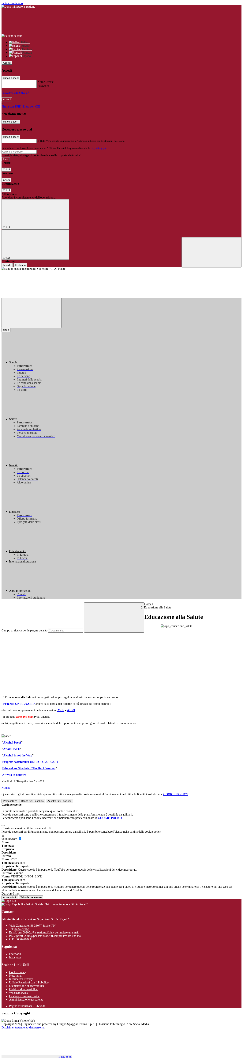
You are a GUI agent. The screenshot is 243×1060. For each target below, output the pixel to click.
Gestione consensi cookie (24, 996)
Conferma (20, 265)
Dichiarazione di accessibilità (26, 985)
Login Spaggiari (99, 148)
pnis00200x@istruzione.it (48, 932)
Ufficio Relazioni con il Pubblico (29, 982)
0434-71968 (21, 929)
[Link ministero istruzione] (18, 6)
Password (43, 85)
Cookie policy (17, 972)
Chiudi (6, 169)
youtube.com (10, 838)
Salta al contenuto (12, 3)
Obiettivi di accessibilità (23, 989)
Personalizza (10, 801)
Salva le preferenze (31, 897)
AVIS (60, 710)
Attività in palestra (14, 774)
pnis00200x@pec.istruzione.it (49, 935)
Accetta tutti (59, 801)
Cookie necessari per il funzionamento (25, 828)
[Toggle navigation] (32, 313)
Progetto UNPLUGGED (19, 703)
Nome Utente (45, 81)
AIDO (71, 710)
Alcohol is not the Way (17, 755)
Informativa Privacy (21, 979)
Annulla (7, 265)
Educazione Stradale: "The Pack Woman (28, 768)
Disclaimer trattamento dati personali (23, 1027)
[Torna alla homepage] (121, 269)
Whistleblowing (18, 992)
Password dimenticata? (15, 92)
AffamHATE (11, 749)
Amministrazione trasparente (26, 999)
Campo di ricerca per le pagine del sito (24, 630)
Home (147, 604)
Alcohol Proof (12, 742)
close (6, 329)
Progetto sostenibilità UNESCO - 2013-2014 (30, 761)
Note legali (15, 975)
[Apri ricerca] (211, 252)
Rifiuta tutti (32, 801)
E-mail (41, 140)
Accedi (7, 62)
